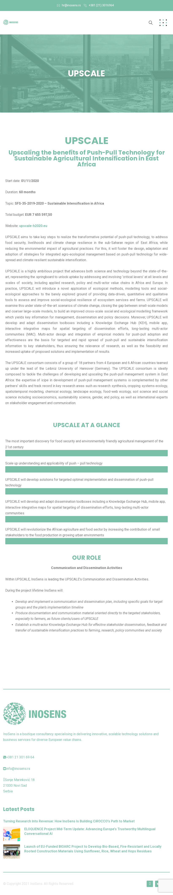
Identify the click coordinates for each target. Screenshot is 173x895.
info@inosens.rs (18, 769)
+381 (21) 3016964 (101, 5)
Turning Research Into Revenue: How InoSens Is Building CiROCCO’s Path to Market (69, 821)
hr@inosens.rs (71, 5)
